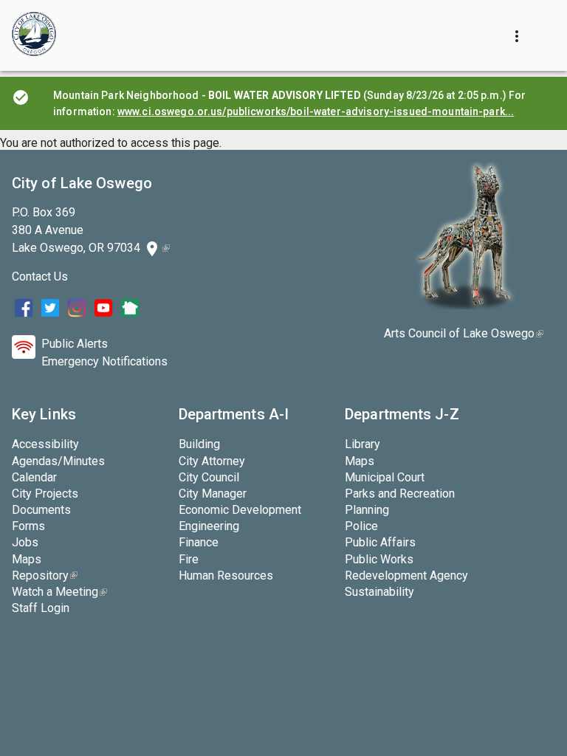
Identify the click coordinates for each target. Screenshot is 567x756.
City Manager (213, 494)
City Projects (45, 494)
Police (361, 526)
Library (362, 444)
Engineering (209, 526)
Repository (45, 575)
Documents (41, 510)
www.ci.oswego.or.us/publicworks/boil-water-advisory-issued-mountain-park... (316, 111)
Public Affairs (380, 542)
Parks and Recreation (400, 494)
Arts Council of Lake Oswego (463, 333)
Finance (199, 542)
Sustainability (379, 592)
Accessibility (45, 444)
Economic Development (240, 510)
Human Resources (226, 575)
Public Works (379, 559)
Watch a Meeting (59, 592)
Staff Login (40, 608)
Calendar (34, 477)
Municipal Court (385, 477)
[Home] (34, 35)
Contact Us (40, 276)
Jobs (25, 542)
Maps (26, 559)
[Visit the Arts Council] (464, 305)
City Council (209, 477)
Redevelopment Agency (406, 575)
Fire (189, 559)
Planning (367, 510)
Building (199, 444)
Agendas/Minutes (58, 461)
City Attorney (212, 461)
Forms (28, 526)
